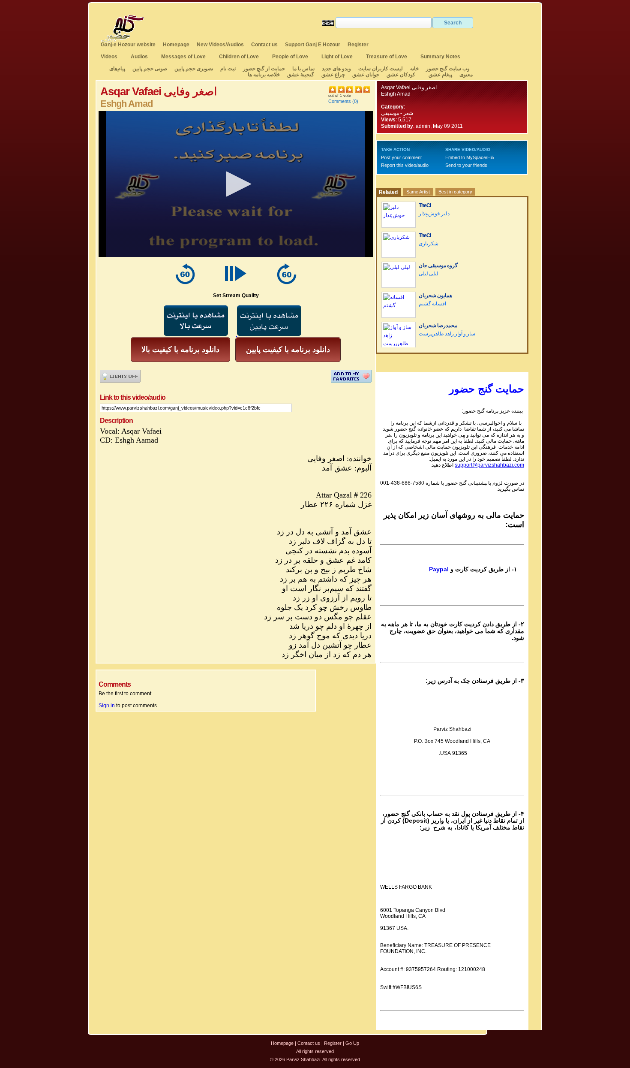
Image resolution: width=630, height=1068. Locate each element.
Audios (139, 57)
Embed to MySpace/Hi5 (469, 157)
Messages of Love (183, 57)
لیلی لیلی (428, 274)
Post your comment (401, 157)
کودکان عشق (401, 75)
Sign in (107, 706)
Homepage (176, 45)
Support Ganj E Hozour (312, 45)
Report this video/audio (405, 165)
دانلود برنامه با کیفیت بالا (180, 349)
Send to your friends (466, 165)
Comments (339, 101)
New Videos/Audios (220, 45)
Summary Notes (440, 57)
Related (388, 192)
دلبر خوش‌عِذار (434, 214)
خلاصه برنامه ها (264, 75)
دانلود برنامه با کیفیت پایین (288, 349)
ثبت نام (228, 69)
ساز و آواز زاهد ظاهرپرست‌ (447, 334)
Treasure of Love (386, 57)
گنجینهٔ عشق (300, 75)
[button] (236, 184)
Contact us (264, 45)
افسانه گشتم (432, 304)
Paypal (439, 569)
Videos (109, 57)
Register (358, 45)
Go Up (352, 1043)
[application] (236, 184)
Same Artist (418, 191)
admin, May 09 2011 (439, 126)
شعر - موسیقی (397, 113)
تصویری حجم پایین (193, 69)
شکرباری (428, 244)
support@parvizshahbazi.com (489, 465)
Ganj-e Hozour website (128, 45)
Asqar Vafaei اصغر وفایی (409, 87)
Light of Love (337, 57)
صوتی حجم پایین (149, 69)
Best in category (455, 191)
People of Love (290, 57)
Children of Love (239, 57)
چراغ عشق (333, 75)
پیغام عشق (440, 75)
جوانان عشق (365, 75)
